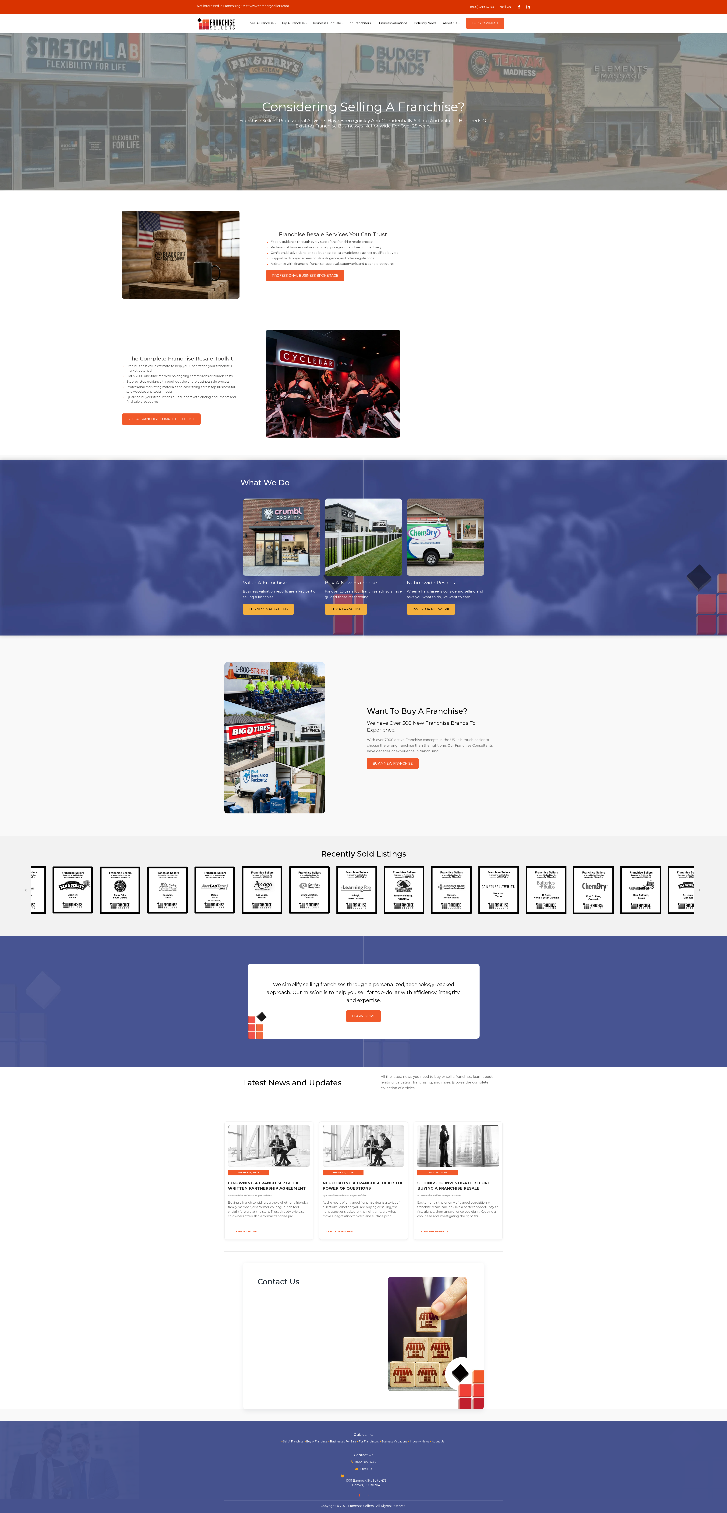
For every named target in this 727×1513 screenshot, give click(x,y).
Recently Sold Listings (363, 853)
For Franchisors (369, 1441)
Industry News (419, 1441)
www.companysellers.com (269, 6)
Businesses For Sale (343, 1441)
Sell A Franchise (293, 1441)
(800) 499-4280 (482, 7)
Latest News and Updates (292, 1082)
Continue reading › (245, 1231)
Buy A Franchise (316, 1441)
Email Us (504, 7)
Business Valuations (394, 1441)
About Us (438, 1441)
